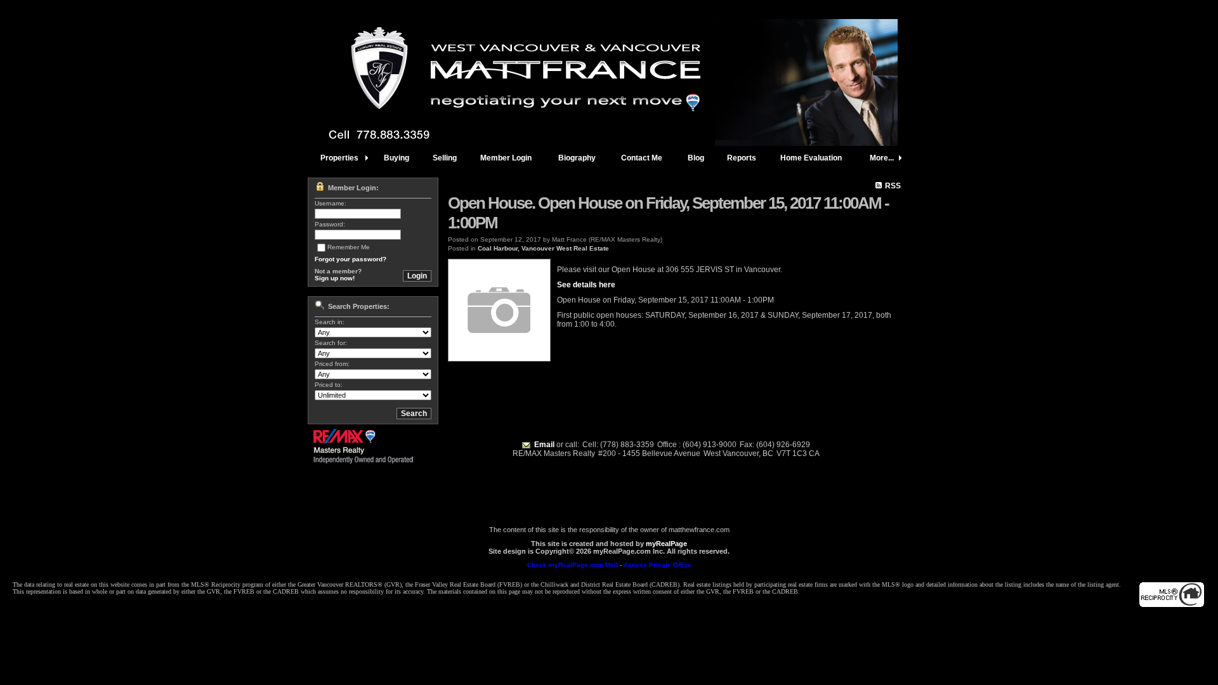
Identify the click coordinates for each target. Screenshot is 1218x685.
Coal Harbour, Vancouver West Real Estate (543, 248)
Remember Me (348, 247)
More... (882, 157)
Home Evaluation (811, 157)
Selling (445, 157)
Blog (696, 157)
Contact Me (641, 157)
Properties (339, 157)
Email (544, 444)
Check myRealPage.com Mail (572, 564)
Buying (396, 157)
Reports (741, 157)
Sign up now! (335, 278)
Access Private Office (657, 564)
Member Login (506, 157)
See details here (586, 284)
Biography (577, 157)
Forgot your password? (350, 259)
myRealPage (666, 543)
